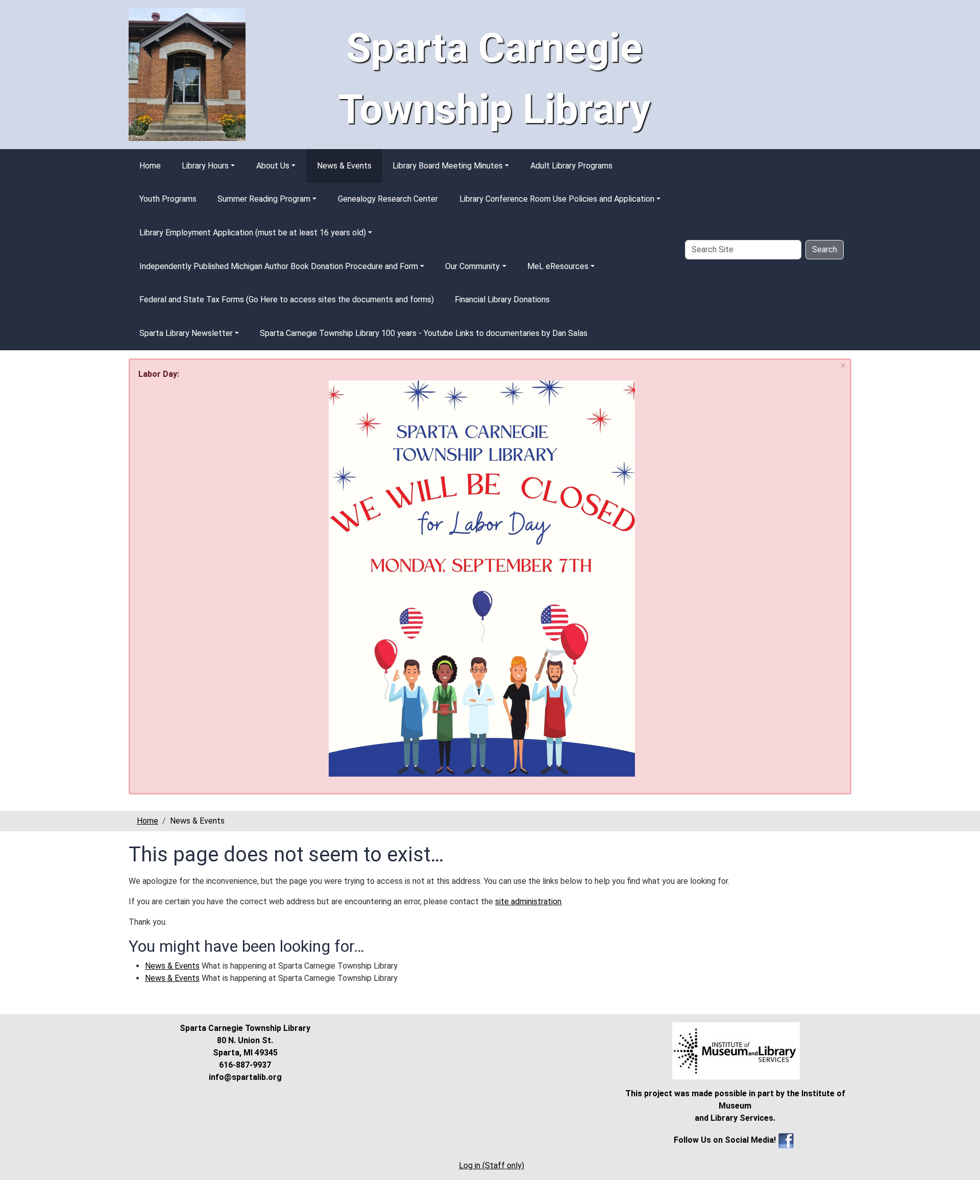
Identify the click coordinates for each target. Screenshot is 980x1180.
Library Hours (205, 166)
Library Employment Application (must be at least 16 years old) (252, 232)
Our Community (472, 266)
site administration (528, 901)
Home (150, 166)
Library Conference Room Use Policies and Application (556, 199)
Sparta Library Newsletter (186, 333)
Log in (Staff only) (491, 1165)
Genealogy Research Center (388, 199)
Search (824, 249)
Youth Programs (168, 199)
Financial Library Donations (502, 299)
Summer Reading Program (263, 199)
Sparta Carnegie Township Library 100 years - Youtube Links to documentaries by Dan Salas (423, 333)
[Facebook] (786, 1140)
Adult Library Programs (571, 166)
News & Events (344, 166)
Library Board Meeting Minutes (448, 166)
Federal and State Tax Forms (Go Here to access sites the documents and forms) (286, 299)
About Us (272, 166)
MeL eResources (558, 266)
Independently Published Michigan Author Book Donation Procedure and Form (278, 266)
